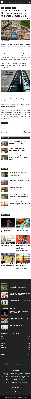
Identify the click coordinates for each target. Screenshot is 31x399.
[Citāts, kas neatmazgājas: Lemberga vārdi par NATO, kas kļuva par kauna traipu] (4, 295)
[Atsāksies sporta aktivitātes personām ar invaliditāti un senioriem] (8, 258)
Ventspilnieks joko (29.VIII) (7, 245)
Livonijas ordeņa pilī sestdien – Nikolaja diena (23, 131)
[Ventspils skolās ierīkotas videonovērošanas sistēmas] (4, 150)
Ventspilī (13, 7)
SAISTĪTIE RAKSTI (6, 137)
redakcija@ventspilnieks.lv (20, 382)
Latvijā (2, 159)
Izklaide (2, 7)
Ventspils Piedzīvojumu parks (7, 124)
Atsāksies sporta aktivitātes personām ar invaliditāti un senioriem (7, 265)
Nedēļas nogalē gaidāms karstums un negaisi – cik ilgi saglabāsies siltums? (19, 157)
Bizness (3, 352)
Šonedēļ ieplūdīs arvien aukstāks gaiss (6, 131)
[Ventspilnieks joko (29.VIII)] (8, 239)
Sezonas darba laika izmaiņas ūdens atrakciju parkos (22, 230)
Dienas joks (3, 243)
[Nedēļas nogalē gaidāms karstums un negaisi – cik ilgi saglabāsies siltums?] (4, 157)
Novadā (9, 7)
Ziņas (6, 7)
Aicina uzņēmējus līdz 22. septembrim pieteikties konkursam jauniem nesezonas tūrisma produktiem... (19, 203)
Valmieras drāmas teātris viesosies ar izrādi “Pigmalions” (7, 230)
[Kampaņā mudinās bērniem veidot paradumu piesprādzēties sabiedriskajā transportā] (23, 239)
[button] (29, 2)
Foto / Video (4, 354)
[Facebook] (15, 391)
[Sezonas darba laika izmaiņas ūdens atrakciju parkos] (23, 223)
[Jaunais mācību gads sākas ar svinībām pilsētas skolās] (4, 143)
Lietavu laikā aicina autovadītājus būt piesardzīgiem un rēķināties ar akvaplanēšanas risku (18, 174)
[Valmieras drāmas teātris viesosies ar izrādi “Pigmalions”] (8, 223)
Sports (2, 345)
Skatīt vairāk (15, 210)
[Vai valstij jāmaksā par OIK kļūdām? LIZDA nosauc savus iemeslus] (4, 302)
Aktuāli (10, 123)
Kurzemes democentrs (18, 123)
